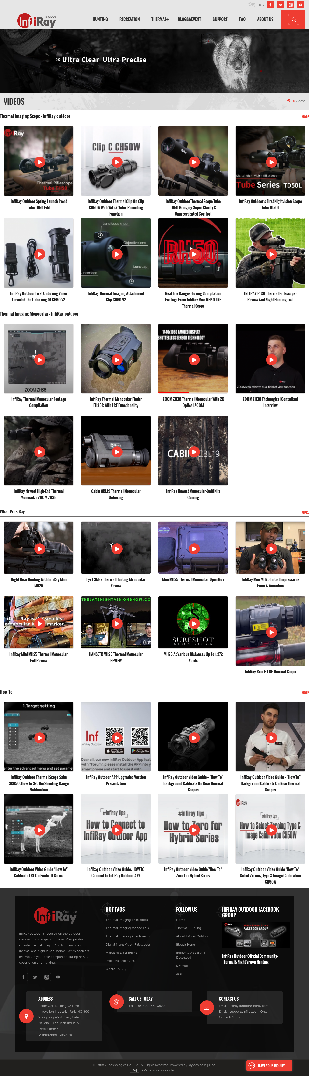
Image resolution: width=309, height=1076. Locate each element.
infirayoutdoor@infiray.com (249, 1006)
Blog (212, 1065)
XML (179, 974)
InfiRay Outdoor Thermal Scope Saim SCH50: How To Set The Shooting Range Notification (39, 780)
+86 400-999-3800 (150, 1006)
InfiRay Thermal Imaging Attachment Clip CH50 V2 (116, 297)
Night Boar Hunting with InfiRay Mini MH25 (39, 583)
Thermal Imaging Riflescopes (127, 920)
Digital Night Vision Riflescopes (128, 944)
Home (180, 920)
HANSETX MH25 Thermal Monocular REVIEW (116, 657)
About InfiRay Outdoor (192, 936)
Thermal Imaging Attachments (128, 936)
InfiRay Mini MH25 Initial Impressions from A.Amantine (270, 583)
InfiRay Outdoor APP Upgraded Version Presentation (116, 780)
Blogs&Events (186, 944)
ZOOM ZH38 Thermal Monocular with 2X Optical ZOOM (193, 402)
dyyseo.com (197, 1065)
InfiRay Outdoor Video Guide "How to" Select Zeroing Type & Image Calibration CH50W (270, 872)
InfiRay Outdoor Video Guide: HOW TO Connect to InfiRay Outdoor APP (116, 872)
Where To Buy (116, 969)
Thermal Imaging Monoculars (127, 928)
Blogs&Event (189, 19)
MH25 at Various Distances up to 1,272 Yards (193, 657)
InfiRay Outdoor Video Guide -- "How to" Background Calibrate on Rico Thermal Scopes (193, 780)
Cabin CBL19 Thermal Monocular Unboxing (116, 494)
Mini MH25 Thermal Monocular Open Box (193, 579)
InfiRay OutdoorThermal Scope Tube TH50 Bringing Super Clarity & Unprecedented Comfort (193, 204)
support (220, 19)
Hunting (100, 19)
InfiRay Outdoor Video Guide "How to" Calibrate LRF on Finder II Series (39, 872)
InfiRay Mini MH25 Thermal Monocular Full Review (38, 657)
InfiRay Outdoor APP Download (191, 955)
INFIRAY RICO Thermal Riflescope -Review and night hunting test (270, 297)
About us (265, 19)
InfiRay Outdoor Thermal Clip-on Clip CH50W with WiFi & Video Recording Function (116, 204)
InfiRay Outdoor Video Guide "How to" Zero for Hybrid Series (193, 872)
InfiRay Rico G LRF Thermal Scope (270, 671)
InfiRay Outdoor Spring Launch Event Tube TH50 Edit (39, 204)
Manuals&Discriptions (121, 952)
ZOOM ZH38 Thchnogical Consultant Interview (270, 402)
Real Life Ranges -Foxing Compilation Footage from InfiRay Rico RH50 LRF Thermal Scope (193, 297)
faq (242, 19)
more (305, 116)
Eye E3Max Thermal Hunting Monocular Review (116, 583)
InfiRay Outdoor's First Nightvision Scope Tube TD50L (270, 204)
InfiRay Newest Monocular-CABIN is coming (193, 494)
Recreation (129, 19)
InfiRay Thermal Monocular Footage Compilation (38, 402)
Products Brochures (120, 961)
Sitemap (182, 965)
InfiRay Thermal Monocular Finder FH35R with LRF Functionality (116, 402)
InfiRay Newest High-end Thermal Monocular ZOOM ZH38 (39, 494)
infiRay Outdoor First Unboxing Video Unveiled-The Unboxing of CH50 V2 (38, 297)
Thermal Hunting (188, 928)
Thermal (158, 19)
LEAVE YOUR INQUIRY (271, 1065)
